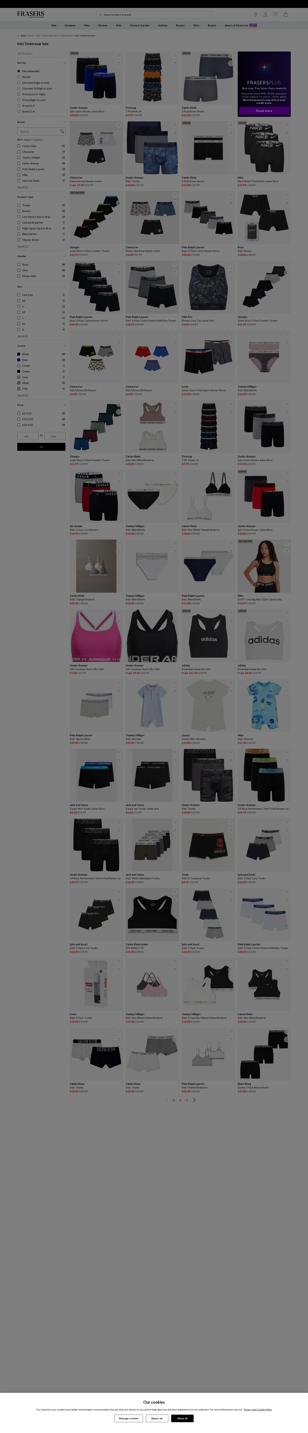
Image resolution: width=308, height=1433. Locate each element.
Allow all (182, 1418)
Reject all (157, 1418)
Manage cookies (128, 1418)
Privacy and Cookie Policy (258, 1409)
